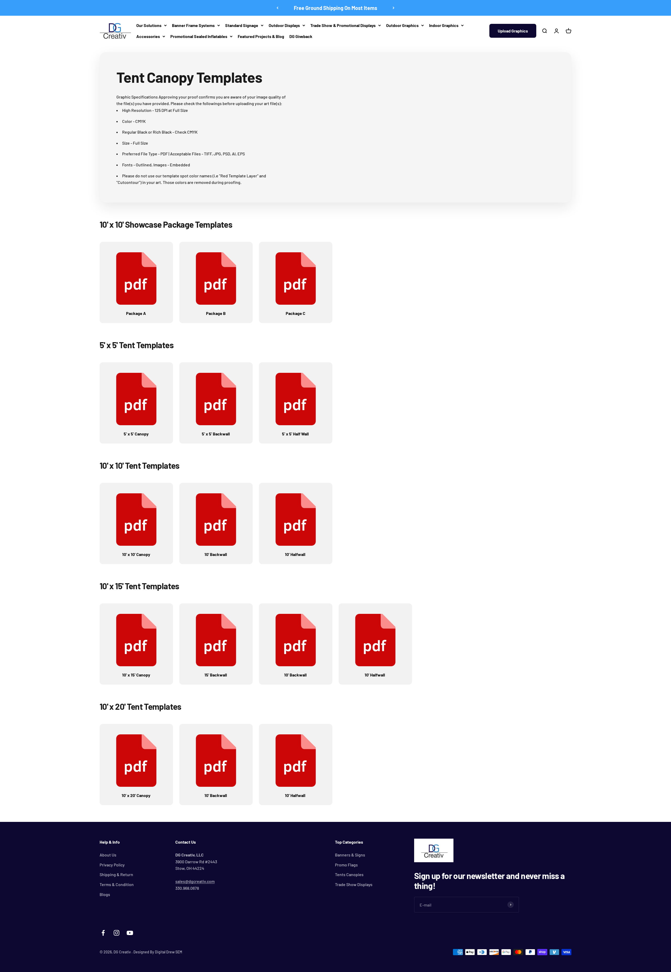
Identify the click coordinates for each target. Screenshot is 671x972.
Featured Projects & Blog (261, 36)
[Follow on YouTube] (129, 932)
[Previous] (277, 8)
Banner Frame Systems (193, 25)
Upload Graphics (513, 30)
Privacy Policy (112, 864)
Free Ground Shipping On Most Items (335, 8)
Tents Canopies (349, 874)
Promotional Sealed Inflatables (198, 36)
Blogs (105, 894)
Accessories (148, 36)
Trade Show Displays (353, 884)
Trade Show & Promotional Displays (343, 25)
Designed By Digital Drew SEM (157, 952)
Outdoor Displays (284, 25)
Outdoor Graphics (402, 25)
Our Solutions (148, 25)
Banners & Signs (350, 854)
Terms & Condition (117, 884)
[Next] (393, 8)
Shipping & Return (116, 874)
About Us (108, 854)
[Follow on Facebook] (103, 932)
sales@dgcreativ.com (195, 881)
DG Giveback (300, 36)
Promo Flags (346, 864)
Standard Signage (241, 25)
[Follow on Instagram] (116, 932)
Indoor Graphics (443, 25)
